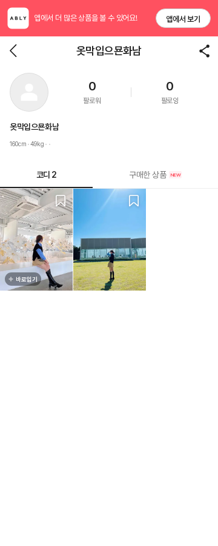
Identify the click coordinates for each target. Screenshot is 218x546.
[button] (29, 92)
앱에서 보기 (183, 19)
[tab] (155, 174)
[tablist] (109, 175)
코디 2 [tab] (46, 175)
